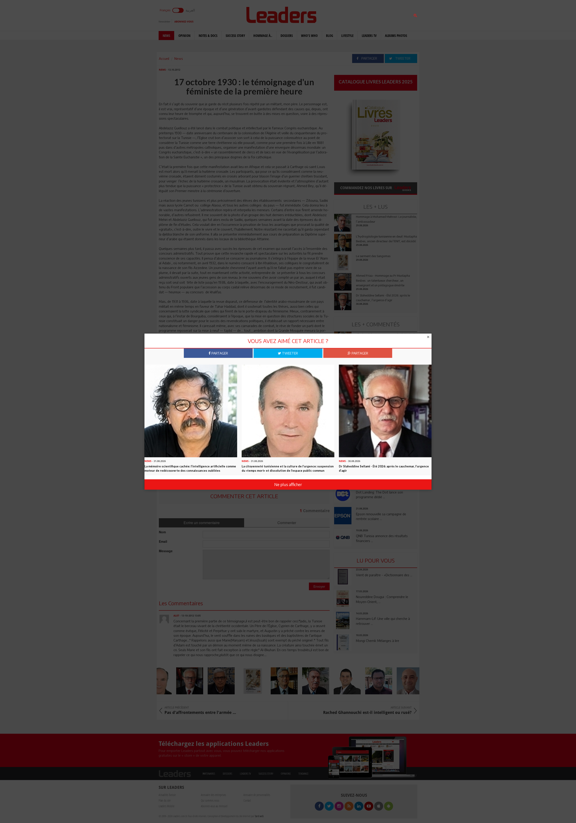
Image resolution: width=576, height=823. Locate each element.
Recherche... (345, 14)
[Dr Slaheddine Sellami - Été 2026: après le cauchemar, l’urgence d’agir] (385, 410)
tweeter (289, 353)
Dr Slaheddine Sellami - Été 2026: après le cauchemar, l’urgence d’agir (384, 468)
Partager (219, 353)
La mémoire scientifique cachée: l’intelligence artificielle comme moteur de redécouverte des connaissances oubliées (190, 468)
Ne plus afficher (288, 484)
